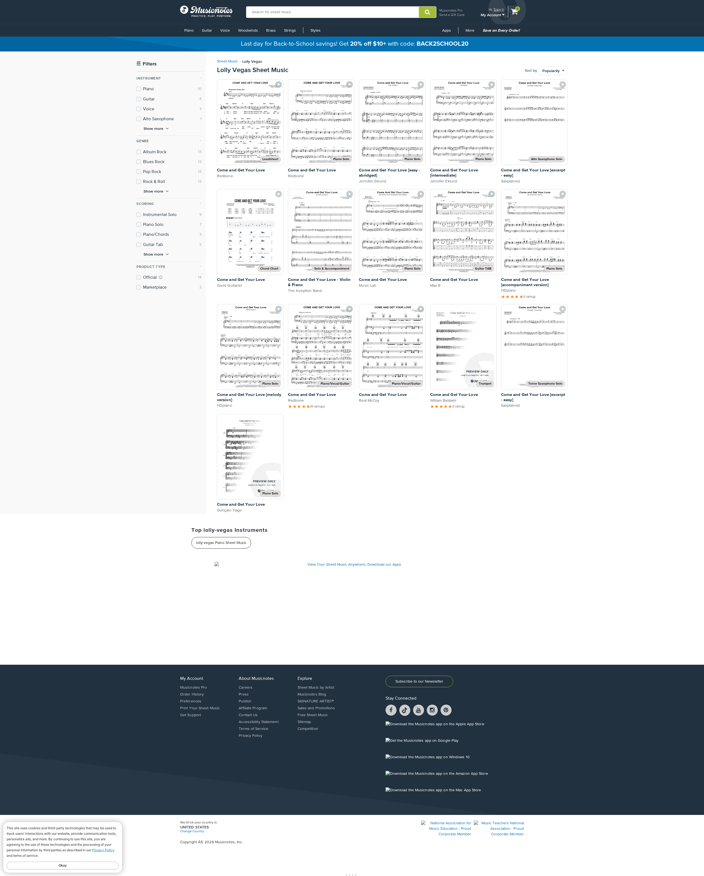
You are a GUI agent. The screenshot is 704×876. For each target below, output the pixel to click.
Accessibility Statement (258, 722)
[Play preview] (278, 84)
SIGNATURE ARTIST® (316, 701)
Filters (146, 64)
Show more (153, 128)
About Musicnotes (256, 679)
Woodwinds (248, 30)
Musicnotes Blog (312, 694)
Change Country (192, 831)
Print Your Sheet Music (200, 708)
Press (244, 694)
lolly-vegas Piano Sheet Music (221, 543)
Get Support (190, 715)
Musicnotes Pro (450, 10)
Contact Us (248, 715)
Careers (245, 687)
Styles (315, 30)
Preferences (190, 701)
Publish (245, 701)
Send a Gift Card (451, 15)
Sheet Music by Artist (316, 687)
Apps (446, 30)
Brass (271, 30)
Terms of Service (253, 729)
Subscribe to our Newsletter (419, 681)
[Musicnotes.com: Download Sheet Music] (206, 11)
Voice (225, 30)
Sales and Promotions (316, 708)
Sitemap (304, 722)
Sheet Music (227, 61)
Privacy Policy (250, 736)
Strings (290, 30)
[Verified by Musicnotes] (160, 277)
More (472, 32)
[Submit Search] (427, 12)
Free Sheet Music (313, 715)
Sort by (531, 71)
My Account (491, 15)
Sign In (499, 9)
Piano (189, 30)
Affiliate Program (253, 708)
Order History (192, 694)
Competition (308, 729)
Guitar (207, 30)
